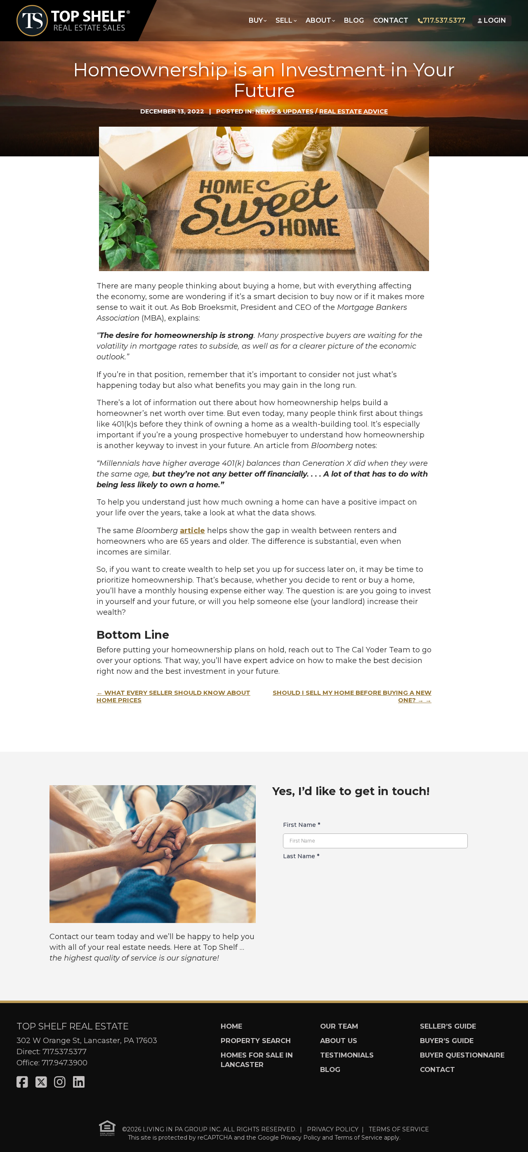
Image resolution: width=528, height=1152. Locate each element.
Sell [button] (284, 20)
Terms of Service (358, 1137)
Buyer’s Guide (447, 1040)
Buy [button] (256, 20)
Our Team (339, 1026)
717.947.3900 (64, 1062)
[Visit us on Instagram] (60, 1082)
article (192, 530)
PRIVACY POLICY (332, 1129)
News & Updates (284, 111)
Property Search (256, 1040)
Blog (354, 20)
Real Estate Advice (353, 111)
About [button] (318, 20)
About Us (338, 1040)
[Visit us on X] (41, 1082)
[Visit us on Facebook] (22, 1082)
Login (494, 20)
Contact (390, 20)
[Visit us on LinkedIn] (79, 1082)
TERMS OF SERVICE (399, 1129)
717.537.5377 (444, 20)
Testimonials (347, 1055)
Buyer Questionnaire (462, 1055)
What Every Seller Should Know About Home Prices (173, 696)
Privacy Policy (300, 1137)
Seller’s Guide (448, 1026)
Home (231, 1026)
